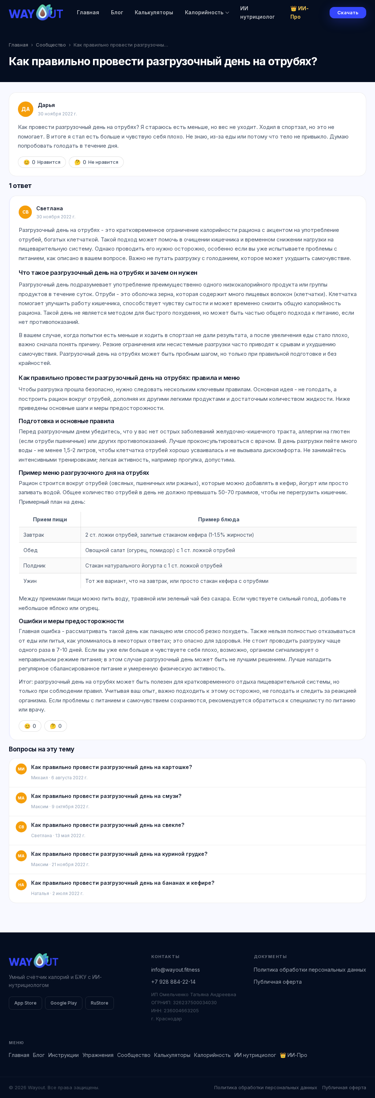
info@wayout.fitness (175, 969)
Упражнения (98, 1055)
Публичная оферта (278, 982)
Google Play (64, 1003)
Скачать (348, 12)
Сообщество (51, 45)
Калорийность (204, 12)
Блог (117, 12)
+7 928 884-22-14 (173, 982)
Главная (88, 12)
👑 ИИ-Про (299, 12)
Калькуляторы (154, 12)
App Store (25, 1003)
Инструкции (63, 1055)
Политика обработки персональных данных (310, 969)
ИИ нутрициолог (257, 12)
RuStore (99, 1003)
